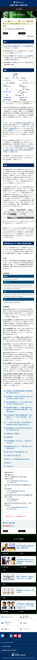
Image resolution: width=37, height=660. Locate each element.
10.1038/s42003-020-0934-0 (11, 302)
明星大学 (8, 463)
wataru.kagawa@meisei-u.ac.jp (19, 507)
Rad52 (7, 46)
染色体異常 (28, 46)
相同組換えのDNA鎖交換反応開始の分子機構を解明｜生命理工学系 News (19, 392)
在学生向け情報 (6, 646)
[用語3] (5, 328)
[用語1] (5, 309)
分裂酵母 (12, 128)
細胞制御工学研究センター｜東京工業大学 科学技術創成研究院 (19, 447)
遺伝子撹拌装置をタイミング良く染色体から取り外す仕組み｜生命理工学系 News (19, 403)
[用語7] (5, 363)
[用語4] (5, 337)
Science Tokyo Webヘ (8, 642)
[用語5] (5, 344)
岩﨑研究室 (9, 437)
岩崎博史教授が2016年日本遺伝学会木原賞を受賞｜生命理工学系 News (19, 429)
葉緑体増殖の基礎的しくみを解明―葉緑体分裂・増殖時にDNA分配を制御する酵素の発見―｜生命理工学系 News (19, 409)
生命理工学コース (10, 525)
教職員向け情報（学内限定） (10, 650)
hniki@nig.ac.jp (15, 499)
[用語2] (5, 320)
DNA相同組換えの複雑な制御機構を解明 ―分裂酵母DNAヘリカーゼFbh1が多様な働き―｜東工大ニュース (19, 417)
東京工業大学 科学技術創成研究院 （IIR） (17, 452)
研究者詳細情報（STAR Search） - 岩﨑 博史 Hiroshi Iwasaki (19, 442)
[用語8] (5, 374)
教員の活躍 (12, 523)
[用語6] (5, 352)
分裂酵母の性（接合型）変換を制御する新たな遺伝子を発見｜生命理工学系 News (19, 397)
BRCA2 (27, 123)
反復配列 (16, 46)
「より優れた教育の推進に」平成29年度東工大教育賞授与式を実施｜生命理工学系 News (18, 423)
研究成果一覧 (10, 466)
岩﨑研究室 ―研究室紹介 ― (13, 433)
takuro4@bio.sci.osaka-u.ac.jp (19, 480)
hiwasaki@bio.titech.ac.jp (18, 491)
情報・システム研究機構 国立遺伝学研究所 (17, 459)
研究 (6, 523)
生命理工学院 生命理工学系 (13, 455)
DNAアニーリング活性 (26, 56)
